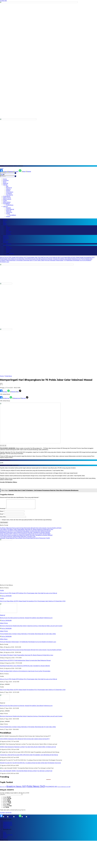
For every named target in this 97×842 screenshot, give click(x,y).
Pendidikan (6, 203)
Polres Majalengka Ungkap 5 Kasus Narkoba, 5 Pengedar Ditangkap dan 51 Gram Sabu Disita (28, 727)
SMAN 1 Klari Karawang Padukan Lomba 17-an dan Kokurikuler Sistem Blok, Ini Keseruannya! (28, 747)
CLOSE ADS (3, 0)
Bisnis (4, 182)
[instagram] (10, 171)
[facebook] (1, 171)
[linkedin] (28, 171)
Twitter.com (6, 828)
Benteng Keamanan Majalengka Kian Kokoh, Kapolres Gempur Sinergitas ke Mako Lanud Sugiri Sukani (31, 716)
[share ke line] (17, 391)
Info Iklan (5, 837)
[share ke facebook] (1, 391)
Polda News (6, 196)
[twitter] (5, 171)
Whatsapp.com (7, 825)
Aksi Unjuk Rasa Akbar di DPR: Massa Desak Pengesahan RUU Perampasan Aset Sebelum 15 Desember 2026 (32, 689)
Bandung (9, 187)
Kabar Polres (7, 197)
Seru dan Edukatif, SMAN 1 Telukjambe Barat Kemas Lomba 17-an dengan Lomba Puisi (26, 771)
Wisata (8, 216)
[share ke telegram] (13, 391)
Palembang (9, 192)
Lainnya (5, 206)
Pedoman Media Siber (8, 834)
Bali (7, 186)
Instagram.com (7, 823)
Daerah (5, 184)
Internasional (10, 209)
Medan (8, 190)
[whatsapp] (20, 171)
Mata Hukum (7, 199)
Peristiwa (5, 180)
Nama (2, 511)
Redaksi (8, 208)
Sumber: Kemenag (5, 812)
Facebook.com (7, 822)
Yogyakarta (9, 195)
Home (5, 179)
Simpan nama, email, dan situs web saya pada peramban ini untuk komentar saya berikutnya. (27, 519)
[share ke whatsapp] (8, 391)
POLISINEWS (51, 786)
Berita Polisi (3, 786)
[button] (1, 445)
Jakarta (8, 189)
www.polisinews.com (64, 786)
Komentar (3, 508)
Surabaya (9, 193)
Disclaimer (5, 836)
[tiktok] (24, 171)
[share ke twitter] (5, 391)
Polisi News (36, 786)
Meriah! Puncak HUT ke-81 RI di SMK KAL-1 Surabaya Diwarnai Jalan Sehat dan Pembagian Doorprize (30, 763)
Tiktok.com (6, 826)
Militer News (6, 202)
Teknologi (9, 212)
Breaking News (16, 786)
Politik (5, 200)
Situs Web (3, 516)
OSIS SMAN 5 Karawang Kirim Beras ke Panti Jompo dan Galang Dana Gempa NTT (25, 739)
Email (2, 514)
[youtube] (15, 171)
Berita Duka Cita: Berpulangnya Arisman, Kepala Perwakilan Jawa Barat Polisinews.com (54, 259)
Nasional (5, 183)
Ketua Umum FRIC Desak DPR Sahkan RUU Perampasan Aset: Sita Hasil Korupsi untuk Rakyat (28, 257)
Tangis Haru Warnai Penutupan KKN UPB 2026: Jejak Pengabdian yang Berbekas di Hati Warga (29, 755)
